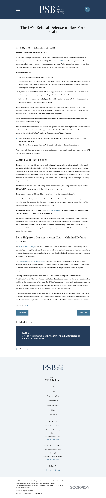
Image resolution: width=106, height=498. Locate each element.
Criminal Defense (53, 210)
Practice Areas (53, 401)
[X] (55, 470)
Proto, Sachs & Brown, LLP (27, 247)
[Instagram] (59, 470)
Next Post (83, 313)
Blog (53, 410)
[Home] (52, 9)
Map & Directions (53, 439)
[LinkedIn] (51, 470)
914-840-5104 (53, 379)
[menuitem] (18, 493)
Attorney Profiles (53, 396)
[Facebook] (47, 470)
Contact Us (53, 415)
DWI (61, 61)
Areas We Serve (52, 405)
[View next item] (26, 349)
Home (53, 391)
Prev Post (22, 313)
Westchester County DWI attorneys (31, 261)
